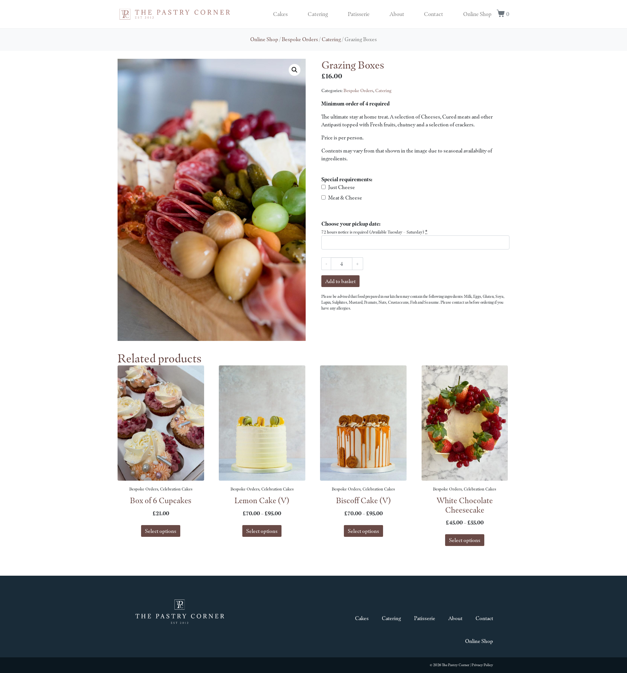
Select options (160, 531)
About (397, 14)
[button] (294, 70)
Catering (318, 14)
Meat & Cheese (345, 197)
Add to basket (340, 281)
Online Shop (477, 14)
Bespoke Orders (300, 39)
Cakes (280, 14)
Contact (433, 14)
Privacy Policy (482, 665)
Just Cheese (341, 187)
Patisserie (359, 14)
